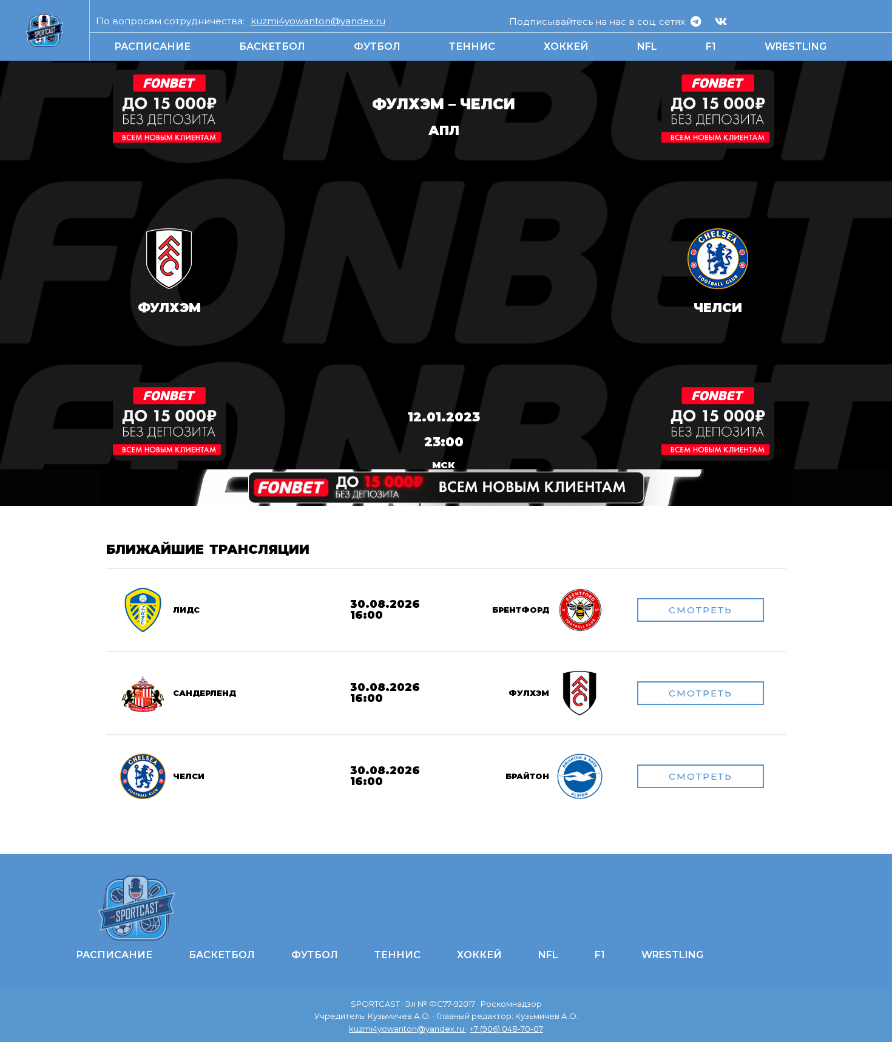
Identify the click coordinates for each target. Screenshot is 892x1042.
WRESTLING (795, 46)
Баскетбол (272, 46)
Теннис (472, 46)
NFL (647, 46)
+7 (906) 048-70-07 (506, 1028)
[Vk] (721, 21)
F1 (711, 46)
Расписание (152, 46)
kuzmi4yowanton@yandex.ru (318, 21)
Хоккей (566, 46)
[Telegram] (696, 21)
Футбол (377, 46)
